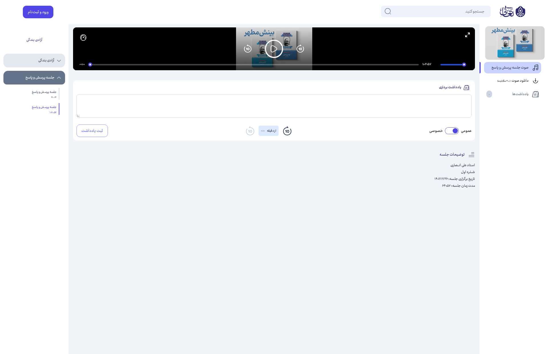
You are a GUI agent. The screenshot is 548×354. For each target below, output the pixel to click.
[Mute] (437, 65)
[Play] (274, 49)
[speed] (83, 38)
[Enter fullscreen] (467, 34)
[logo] (512, 12)
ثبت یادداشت (92, 131)
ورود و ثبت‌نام (38, 12)
